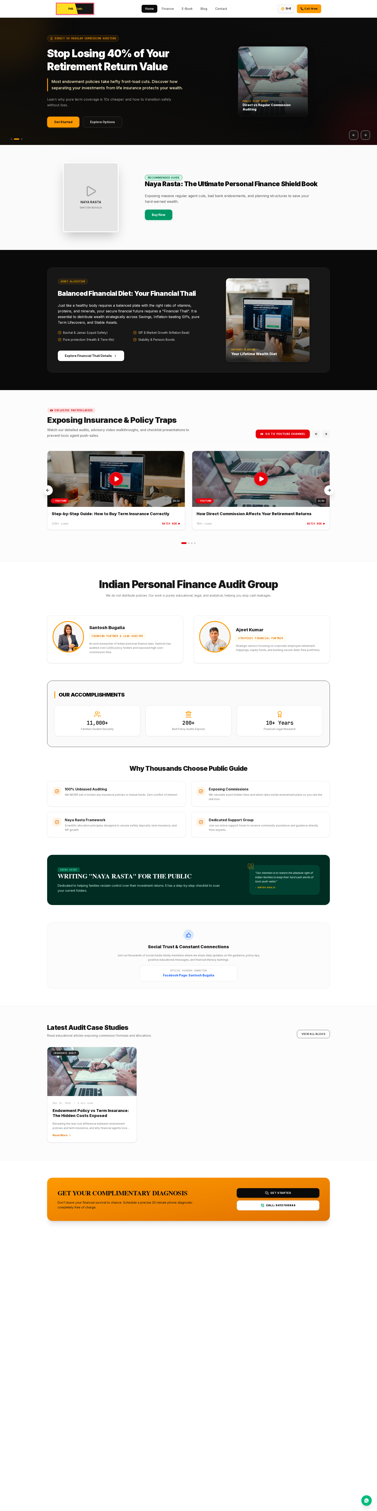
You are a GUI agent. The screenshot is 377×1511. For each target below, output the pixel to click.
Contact (221, 8)
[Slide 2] (16, 139)
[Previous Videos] (316, 434)
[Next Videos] (326, 434)
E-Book (187, 8)
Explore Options (102, 124)
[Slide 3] (22, 139)
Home (149, 8)
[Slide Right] (329, 490)
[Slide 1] (11, 139)
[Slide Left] (48, 490)
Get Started (63, 124)
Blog (203, 8)
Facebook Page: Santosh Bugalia (188, 975)
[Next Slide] (365, 135)
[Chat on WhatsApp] (366, 1500)
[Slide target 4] (195, 543)
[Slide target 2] (189, 543)
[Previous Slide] (353, 135)
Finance (168, 8)
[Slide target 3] (192, 543)
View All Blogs (313, 1034)
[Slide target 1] (184, 543)
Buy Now (158, 215)
